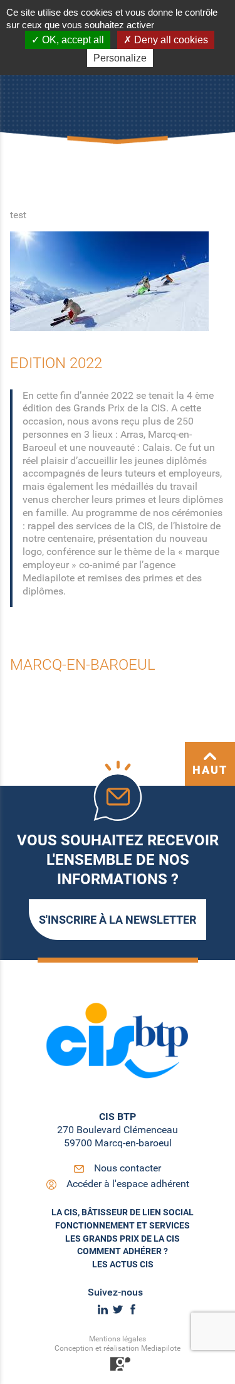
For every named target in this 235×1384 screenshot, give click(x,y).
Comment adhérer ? (122, 1251)
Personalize (120, 58)
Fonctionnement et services (122, 1225)
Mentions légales (117, 1338)
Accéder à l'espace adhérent (127, 1184)
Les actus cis (123, 1264)
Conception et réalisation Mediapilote (117, 1348)
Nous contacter (127, 1168)
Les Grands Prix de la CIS (122, 1238)
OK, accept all (71, 39)
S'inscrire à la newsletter (117, 919)
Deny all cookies (170, 39)
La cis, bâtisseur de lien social (122, 1212)
